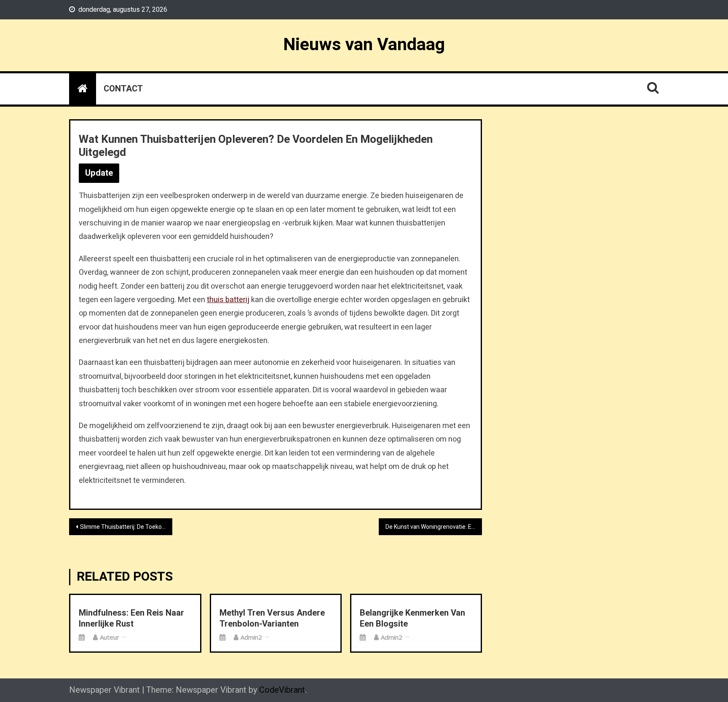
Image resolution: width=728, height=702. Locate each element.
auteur (109, 637)
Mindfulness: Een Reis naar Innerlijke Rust (131, 619)
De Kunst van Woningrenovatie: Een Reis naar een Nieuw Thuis (433, 526)
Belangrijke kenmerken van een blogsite (412, 619)
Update (99, 173)
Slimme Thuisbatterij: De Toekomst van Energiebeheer (126, 526)
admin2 (251, 637)
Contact (123, 89)
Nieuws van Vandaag (364, 44)
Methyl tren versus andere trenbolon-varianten (272, 619)
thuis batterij (228, 299)
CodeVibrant (282, 690)
